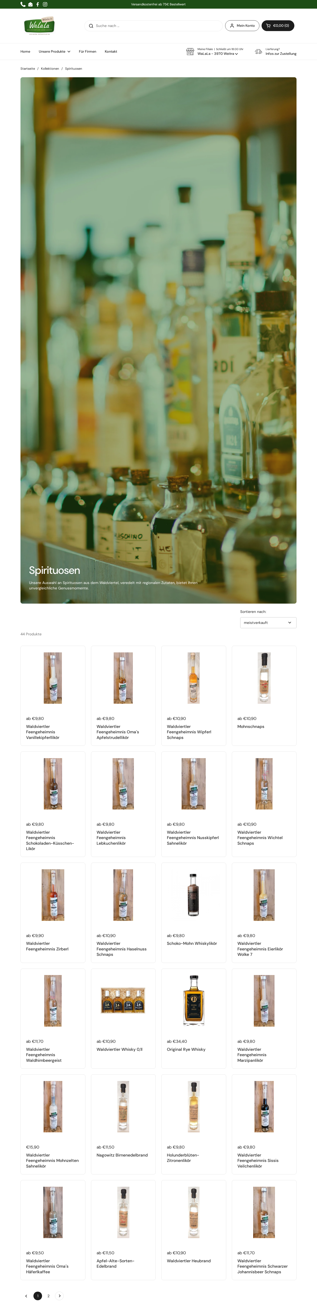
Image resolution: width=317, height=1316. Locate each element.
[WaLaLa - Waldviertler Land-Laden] (39, 26)
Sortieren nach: (253, 611)
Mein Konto (246, 25)
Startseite (27, 68)
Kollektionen (50, 68)
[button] (278, 25)
